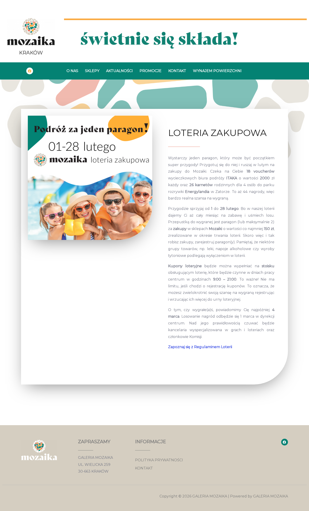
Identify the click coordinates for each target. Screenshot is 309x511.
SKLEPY (92, 71)
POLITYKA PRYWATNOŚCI (159, 460)
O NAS (72, 71)
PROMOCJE (151, 71)
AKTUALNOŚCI (119, 71)
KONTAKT (177, 71)
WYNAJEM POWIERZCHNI (217, 71)
